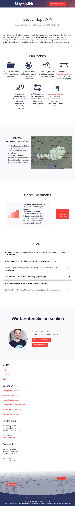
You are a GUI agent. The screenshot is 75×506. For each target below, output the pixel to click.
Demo (5, 379)
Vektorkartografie (62, 74)
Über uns (6, 374)
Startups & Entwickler (11, 395)
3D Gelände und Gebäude (12, 409)
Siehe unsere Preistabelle (62, 214)
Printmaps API (60, 42)
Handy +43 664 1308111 (41, 339)
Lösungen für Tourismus (11, 391)
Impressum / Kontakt (33, 497)
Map (4, 370)
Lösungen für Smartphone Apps (14, 405)
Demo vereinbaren (57, 4)
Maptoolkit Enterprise (11, 400)
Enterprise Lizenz (56, 94)
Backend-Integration (10, 414)
